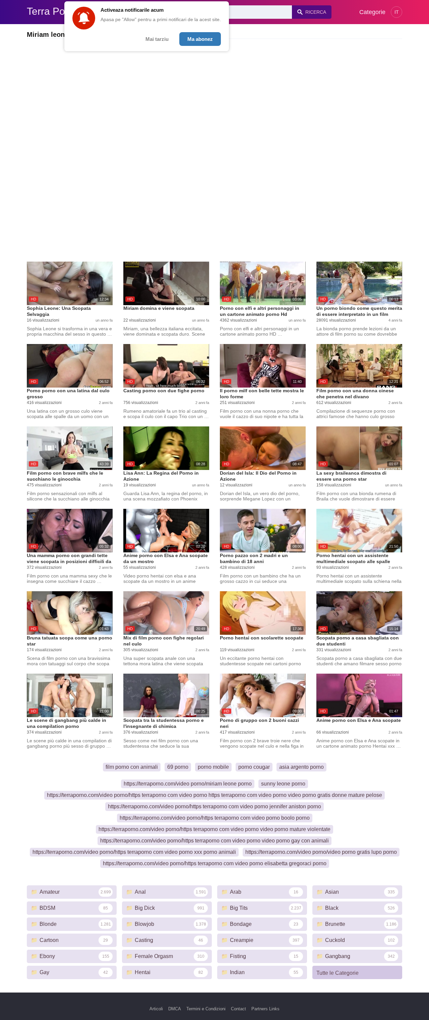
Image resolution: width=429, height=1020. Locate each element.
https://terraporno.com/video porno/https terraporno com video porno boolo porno (215, 818)
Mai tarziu (157, 39)
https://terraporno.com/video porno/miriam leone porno (188, 784)
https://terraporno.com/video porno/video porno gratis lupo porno (321, 852)
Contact (238, 1008)
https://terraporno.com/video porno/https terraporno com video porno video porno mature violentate (214, 829)
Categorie (372, 12)
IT (396, 12)
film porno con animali (132, 767)
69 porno (177, 767)
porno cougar (254, 767)
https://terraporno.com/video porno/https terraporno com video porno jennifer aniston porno (214, 806)
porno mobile (213, 767)
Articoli (156, 1008)
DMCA (174, 1008)
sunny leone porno (283, 784)
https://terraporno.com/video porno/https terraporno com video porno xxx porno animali (134, 852)
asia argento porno (301, 767)
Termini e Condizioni (206, 1008)
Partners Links (265, 1008)
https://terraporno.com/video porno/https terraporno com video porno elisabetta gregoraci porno (214, 863)
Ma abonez (200, 39)
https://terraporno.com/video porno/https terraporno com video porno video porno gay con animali (214, 840)
